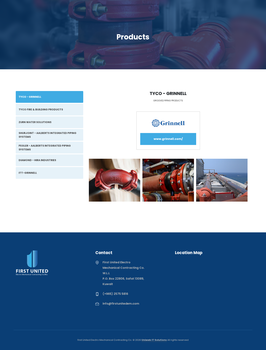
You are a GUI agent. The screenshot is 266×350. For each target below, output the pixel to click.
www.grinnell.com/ (168, 139)
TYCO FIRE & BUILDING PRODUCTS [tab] (41, 109)
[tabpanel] (168, 151)
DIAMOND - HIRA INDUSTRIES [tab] (37, 160)
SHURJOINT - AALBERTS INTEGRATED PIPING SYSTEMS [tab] (47, 135)
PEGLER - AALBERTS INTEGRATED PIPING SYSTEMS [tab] (45, 147)
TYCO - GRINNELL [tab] (30, 97)
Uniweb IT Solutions (154, 340)
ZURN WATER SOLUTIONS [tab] (35, 122)
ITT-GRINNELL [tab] (28, 173)
